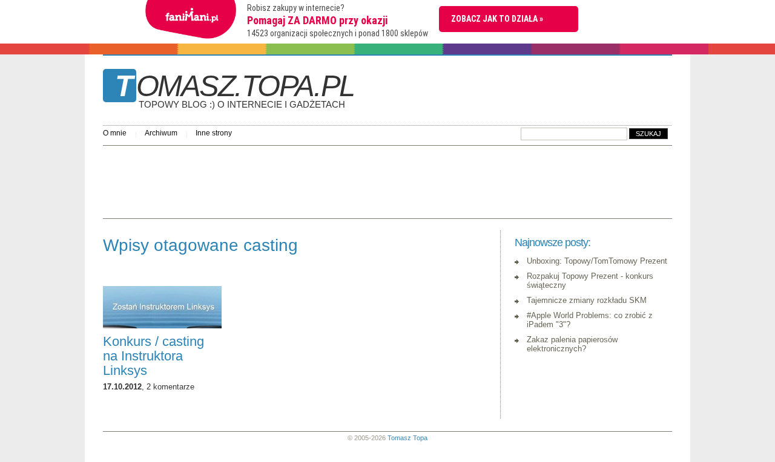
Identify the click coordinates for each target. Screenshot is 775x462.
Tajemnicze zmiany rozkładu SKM (587, 300)
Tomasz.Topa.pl (234, 90)
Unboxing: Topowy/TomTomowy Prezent (597, 260)
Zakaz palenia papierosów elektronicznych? (572, 344)
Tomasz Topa (407, 437)
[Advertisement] (323, 179)
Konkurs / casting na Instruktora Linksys (153, 356)
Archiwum (161, 133)
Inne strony (214, 133)
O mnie (115, 133)
